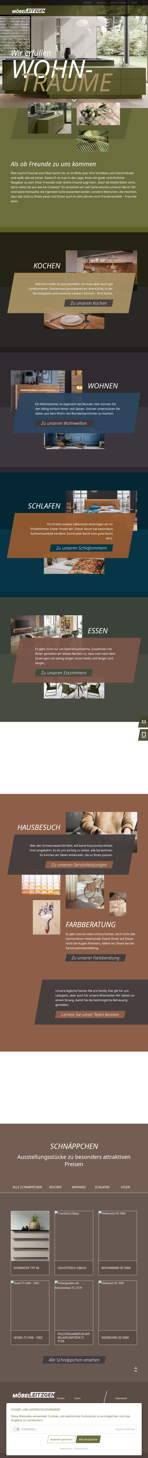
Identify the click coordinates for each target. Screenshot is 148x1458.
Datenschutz (81, 1448)
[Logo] (29, 11)
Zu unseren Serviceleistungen (79, 865)
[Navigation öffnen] (139, 11)
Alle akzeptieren (88, 1439)
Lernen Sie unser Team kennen (90, 1014)
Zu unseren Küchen (88, 303)
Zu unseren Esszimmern (63, 673)
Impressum (66, 1448)
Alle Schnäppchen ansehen (74, 1360)
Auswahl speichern (61, 1439)
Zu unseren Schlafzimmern (81, 548)
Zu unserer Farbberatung (95, 958)
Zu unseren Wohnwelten (64, 423)
